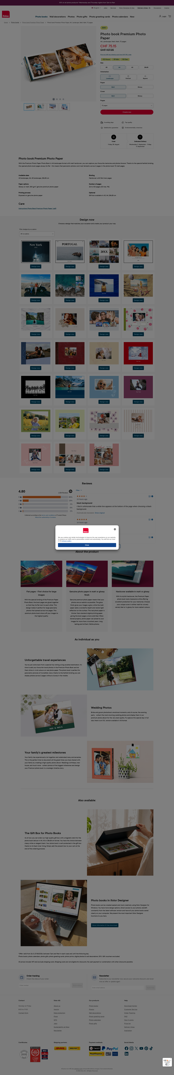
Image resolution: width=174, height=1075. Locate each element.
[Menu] (171, 1059)
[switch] (167, 1064)
